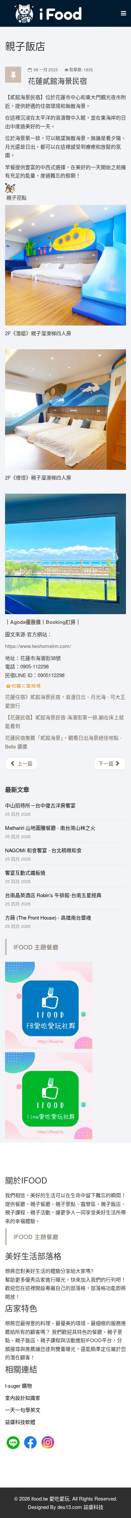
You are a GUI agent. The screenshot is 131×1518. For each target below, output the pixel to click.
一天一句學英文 (22, 1409)
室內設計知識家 (22, 1397)
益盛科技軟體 (20, 1421)
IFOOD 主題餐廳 (35, 947)
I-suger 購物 (18, 1385)
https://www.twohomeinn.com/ (38, 645)
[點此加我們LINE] (14, 1441)
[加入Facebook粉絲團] (31, 1441)
